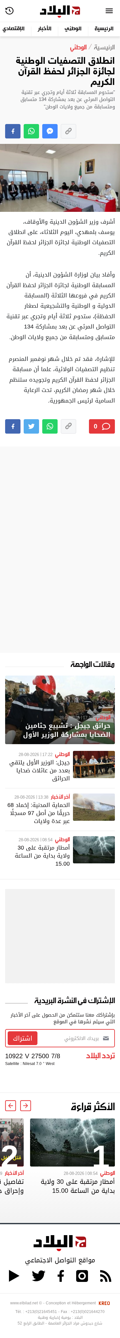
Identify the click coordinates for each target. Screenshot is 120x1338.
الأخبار (45, 29)
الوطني (73, 29)
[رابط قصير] (68, 131)
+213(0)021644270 (88, 1311)
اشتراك (22, 1038)
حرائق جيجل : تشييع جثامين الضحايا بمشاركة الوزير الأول (66, 730)
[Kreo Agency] (103, 1303)
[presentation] (25, 1105)
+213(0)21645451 (41, 1311)
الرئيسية (104, 29)
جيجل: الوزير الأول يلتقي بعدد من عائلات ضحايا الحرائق (39, 770)
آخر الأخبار (60, 796)
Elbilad (60, 11)
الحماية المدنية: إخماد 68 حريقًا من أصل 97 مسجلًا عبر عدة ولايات (38, 813)
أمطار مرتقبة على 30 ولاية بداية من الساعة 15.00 (42, 855)
